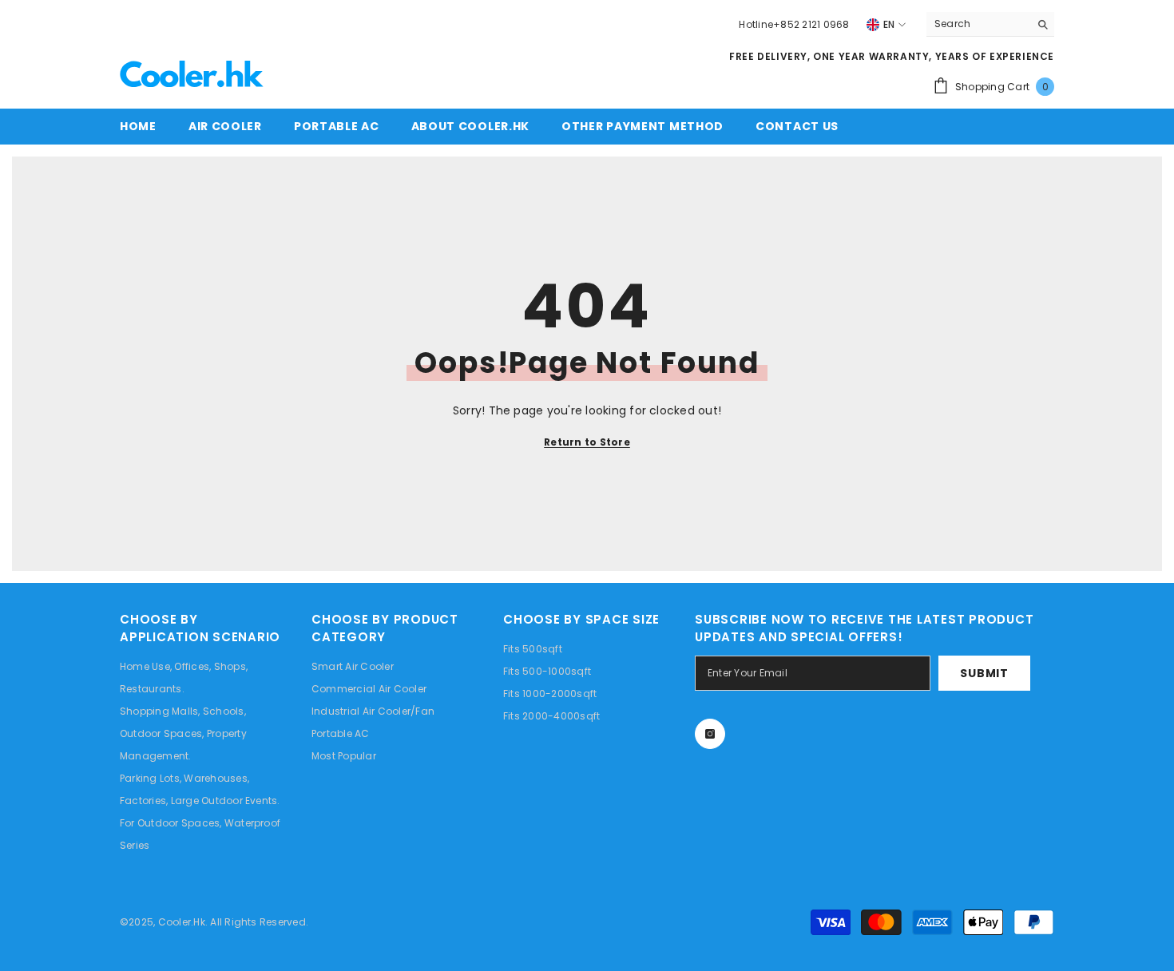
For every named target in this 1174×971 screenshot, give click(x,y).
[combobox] (977, 24)
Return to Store (587, 442)
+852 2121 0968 (811, 24)
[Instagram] (710, 734)
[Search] (990, 24)
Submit (984, 673)
